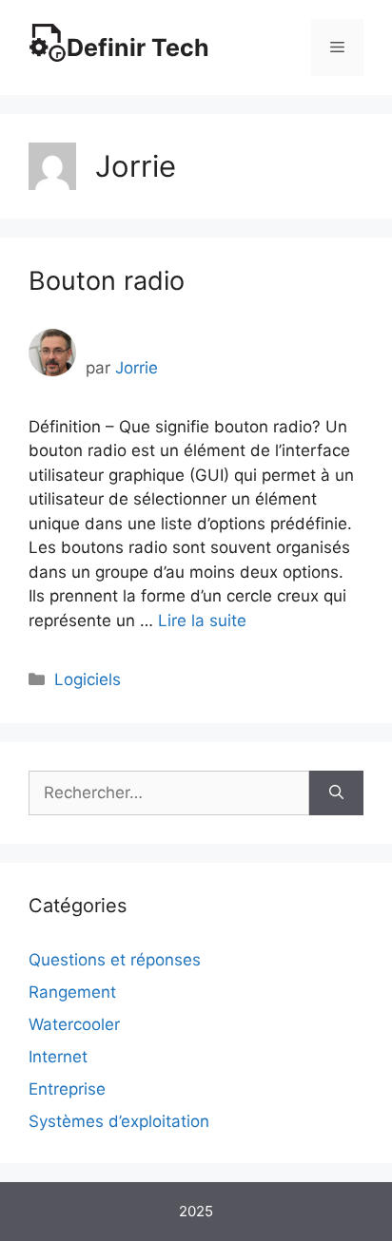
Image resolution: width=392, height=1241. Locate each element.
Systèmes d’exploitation (119, 1121)
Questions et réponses (115, 959)
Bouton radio (107, 280)
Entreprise (67, 1088)
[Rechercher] (336, 793)
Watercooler (74, 1024)
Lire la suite (202, 620)
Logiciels (87, 679)
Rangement (72, 992)
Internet (58, 1056)
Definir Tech (138, 47)
